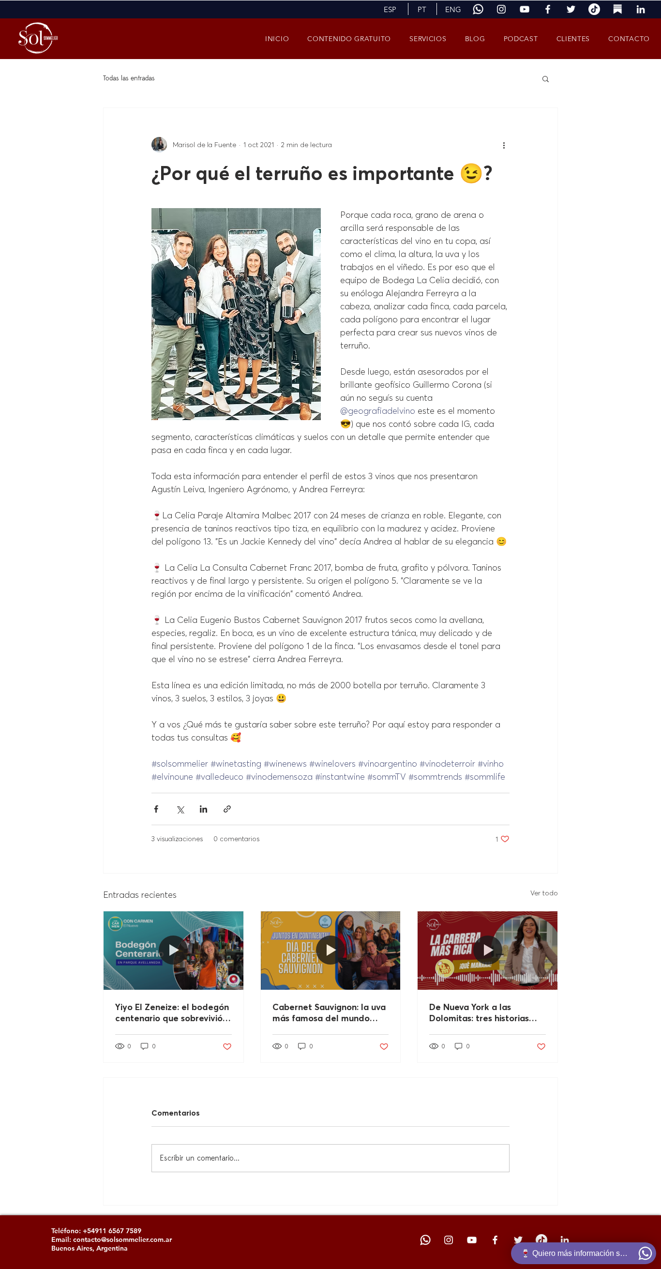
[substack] (617, 9)
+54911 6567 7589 (112, 1230)
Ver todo (544, 893)
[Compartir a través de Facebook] (156, 809)
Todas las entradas (129, 78)
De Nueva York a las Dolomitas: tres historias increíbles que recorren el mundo (482, 1012)
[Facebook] (548, 9)
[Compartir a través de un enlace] (227, 809)
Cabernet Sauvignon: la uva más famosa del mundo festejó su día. (329, 1012)
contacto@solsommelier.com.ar (122, 1239)
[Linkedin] (640, 9)
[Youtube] (524, 9)
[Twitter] (571, 9)
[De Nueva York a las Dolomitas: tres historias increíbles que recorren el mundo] (487, 950)
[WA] (478, 9)
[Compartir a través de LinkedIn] (203, 809)
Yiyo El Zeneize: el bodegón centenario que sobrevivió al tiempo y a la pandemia (172, 1012)
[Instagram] (501, 9)
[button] (389, 9)
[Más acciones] (504, 145)
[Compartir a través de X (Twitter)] (179, 809)
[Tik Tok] (594, 9)
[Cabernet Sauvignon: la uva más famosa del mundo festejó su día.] (331, 950)
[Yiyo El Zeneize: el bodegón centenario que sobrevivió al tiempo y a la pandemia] (173, 950)
